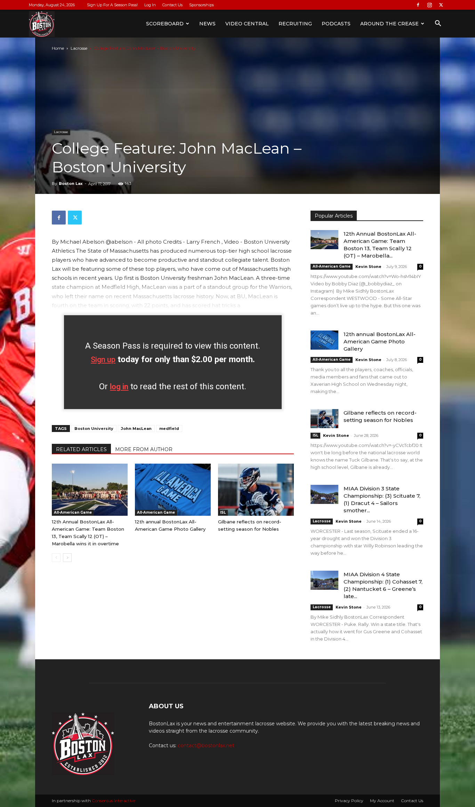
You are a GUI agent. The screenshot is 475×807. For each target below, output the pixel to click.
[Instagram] (429, 5)
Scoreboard (165, 24)
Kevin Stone (368, 266)
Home (58, 48)
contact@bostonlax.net (206, 745)
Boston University (93, 428)
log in (119, 386)
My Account (382, 800)
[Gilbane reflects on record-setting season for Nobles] (256, 490)
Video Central (247, 24)
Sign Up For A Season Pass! (112, 4)
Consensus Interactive (113, 800)
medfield (169, 428)
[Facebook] (418, 5)
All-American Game (73, 512)
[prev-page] (56, 557)
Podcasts (336, 24)
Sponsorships (201, 4)
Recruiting (295, 24)
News (207, 24)
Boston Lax (71, 183)
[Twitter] (441, 5)
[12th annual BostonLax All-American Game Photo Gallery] (173, 490)
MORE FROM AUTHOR (143, 449)
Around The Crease (389, 24)
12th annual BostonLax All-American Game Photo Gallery (380, 341)
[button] (437, 24)
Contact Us (172, 4)
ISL (223, 512)
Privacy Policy (349, 800)
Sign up (103, 359)
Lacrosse (79, 48)
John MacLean (136, 428)
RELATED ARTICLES (81, 449)
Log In (150, 4)
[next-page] (67, 557)
